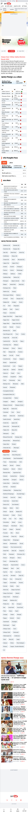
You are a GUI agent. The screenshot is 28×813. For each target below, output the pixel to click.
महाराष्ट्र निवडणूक (4, 9)
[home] (14, 796)
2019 (4, 163)
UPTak (13, 1)
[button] (14, 667)
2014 (11, 163)
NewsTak (9, 1)
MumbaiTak (3, 1)
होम (1, 9)
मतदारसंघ (12, 9)
